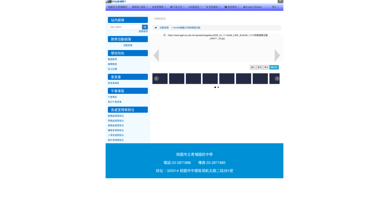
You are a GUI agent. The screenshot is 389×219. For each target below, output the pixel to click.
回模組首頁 (160, 18)
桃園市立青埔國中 (117, 7)
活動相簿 (164, 27)
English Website (253, 7)
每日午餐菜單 (115, 102)
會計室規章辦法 (116, 140)
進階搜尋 (143, 31)
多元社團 (112, 69)
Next (277, 78)
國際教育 (112, 64)
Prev (156, 78)
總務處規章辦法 (116, 125)
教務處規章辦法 (116, 116)
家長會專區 (113, 83)
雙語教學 (112, 59)
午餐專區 (112, 97)
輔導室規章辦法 (116, 130)
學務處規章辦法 (116, 121)
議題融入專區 (139, 7)
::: (153, 15)
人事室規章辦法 (116, 135)
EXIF (275, 67)
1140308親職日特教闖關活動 (185, 27)
